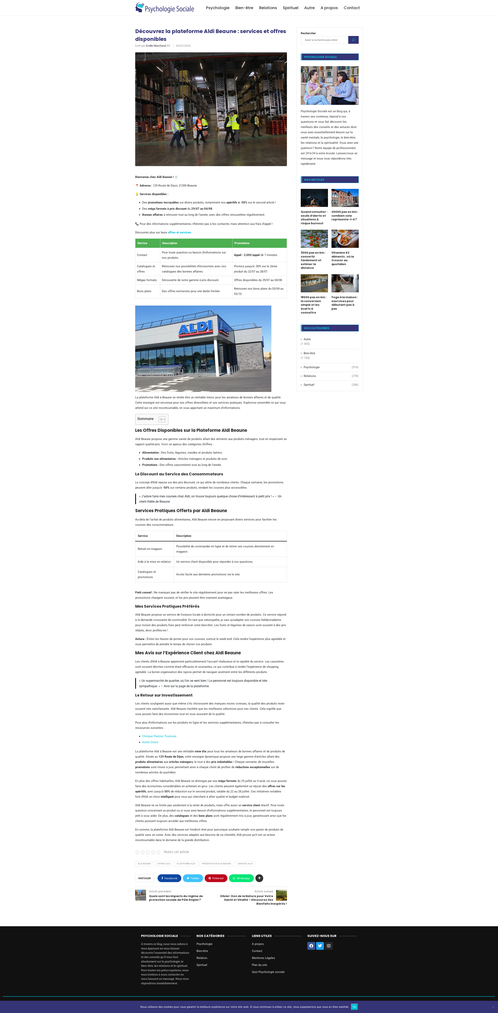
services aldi (245, 863)
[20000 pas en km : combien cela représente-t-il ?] (345, 198)
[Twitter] (320, 946)
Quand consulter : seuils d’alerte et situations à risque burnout (314, 217)
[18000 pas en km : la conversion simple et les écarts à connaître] (314, 283)
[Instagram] (329, 946)
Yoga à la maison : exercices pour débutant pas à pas (344, 303)
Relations (268, 8)
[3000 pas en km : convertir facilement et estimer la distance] (314, 239)
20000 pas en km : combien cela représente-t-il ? (344, 215)
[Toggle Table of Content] (160, 419)
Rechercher (308, 33)
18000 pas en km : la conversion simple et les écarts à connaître (313, 304)
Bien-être (244, 8)
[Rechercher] (353, 40)
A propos (329, 8)
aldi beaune (144, 863)
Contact (352, 8)
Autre (309, 8)
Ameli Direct (150, 742)
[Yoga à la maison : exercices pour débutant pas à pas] (345, 283)
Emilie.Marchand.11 (158, 45)
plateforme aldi (186, 863)
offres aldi (163, 863)
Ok (354, 1006)
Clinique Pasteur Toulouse (159, 736)
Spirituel (290, 8)
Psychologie (218, 8)
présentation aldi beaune (216, 863)
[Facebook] (311, 946)
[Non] (493, 1007)
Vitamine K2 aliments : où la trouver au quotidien (342, 258)
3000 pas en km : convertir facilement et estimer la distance (313, 260)
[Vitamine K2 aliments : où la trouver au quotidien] (345, 239)
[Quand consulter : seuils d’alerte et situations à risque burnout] (314, 198)
